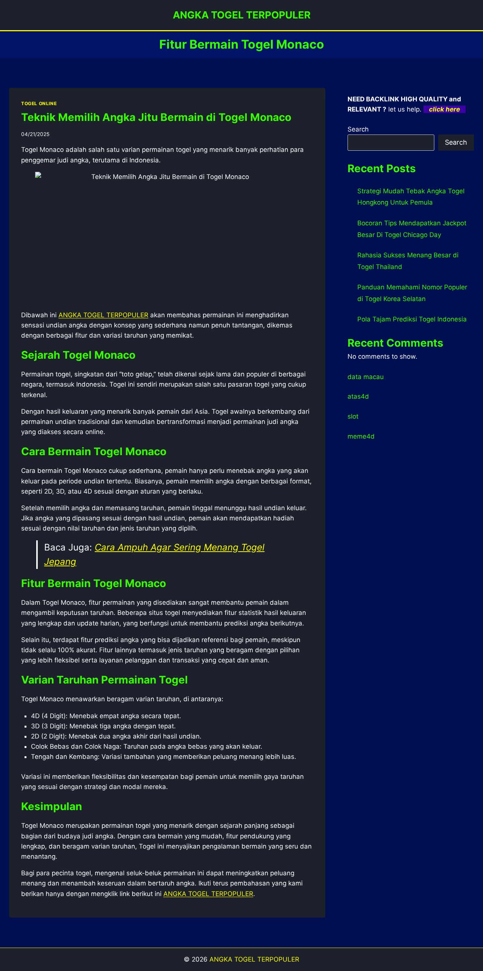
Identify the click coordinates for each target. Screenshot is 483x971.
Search (358, 129)
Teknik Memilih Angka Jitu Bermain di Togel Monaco (156, 117)
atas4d (358, 396)
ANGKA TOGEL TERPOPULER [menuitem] (103, 315)
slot (353, 416)
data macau (366, 377)
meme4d (361, 436)
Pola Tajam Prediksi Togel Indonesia (412, 319)
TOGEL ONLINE (39, 103)
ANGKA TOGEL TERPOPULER (208, 894)
